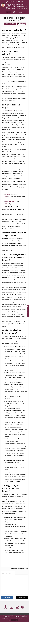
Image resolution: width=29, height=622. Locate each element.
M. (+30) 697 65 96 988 (22, 8)
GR (7, 12)
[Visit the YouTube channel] (11, 607)
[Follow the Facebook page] (6, 607)
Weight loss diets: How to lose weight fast (13, 587)
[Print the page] (23, 607)
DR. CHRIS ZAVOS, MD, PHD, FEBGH (15, 2)
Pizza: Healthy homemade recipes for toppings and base (13, 579)
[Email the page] (17, 607)
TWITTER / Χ (22, 597)
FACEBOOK (7, 597)
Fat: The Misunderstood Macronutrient (13, 583)
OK (14, 620)
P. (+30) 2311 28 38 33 (11, 8)
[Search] (14, 12)
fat (11, 110)
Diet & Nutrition (7, 591)
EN (9, 12)
